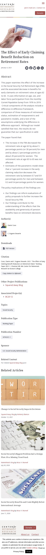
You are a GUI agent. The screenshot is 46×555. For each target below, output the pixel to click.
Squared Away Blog (14, 285)
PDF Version (10, 248)
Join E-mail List (29, 8)
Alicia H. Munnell (22, 462)
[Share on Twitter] (38, 68)
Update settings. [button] (32, 548)
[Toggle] (43, 3)
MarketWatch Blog (7, 462)
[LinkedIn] (42, 68)
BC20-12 (9, 296)
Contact (35, 534)
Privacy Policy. (18, 551)
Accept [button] (29, 551)
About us (25, 534)
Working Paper (8, 324)
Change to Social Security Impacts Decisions (20, 409)
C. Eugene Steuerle (14, 233)
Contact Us (41, 8)
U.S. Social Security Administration (14, 351)
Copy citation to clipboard (12, 273)
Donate (40, 13)
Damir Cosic (12, 225)
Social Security (8, 310)
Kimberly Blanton (23, 414)
